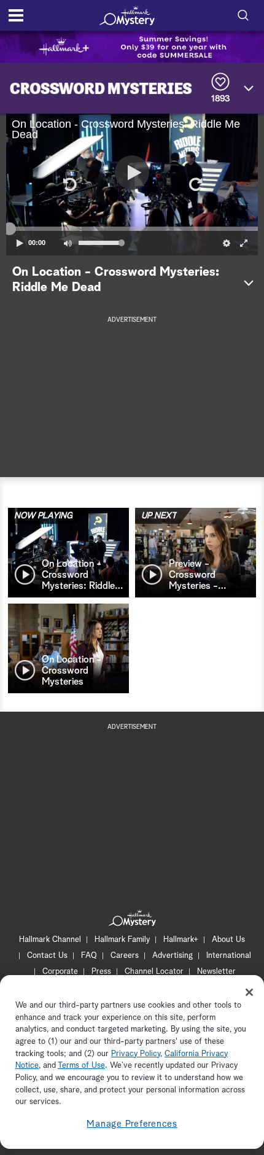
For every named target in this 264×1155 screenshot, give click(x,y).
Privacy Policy (135, 1054)
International (228, 956)
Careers (125, 956)
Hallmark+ (180, 940)
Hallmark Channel (50, 940)
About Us (228, 940)
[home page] (127, 15)
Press (101, 972)
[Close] (249, 992)
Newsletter (216, 972)
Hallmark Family (122, 940)
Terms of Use (81, 1066)
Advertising (172, 956)
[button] (68, 184)
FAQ (89, 956)
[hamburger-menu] (16, 15)
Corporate (60, 972)
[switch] (67, 243)
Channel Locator (154, 972)
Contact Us (47, 956)
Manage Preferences (132, 1124)
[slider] (132, 228)
